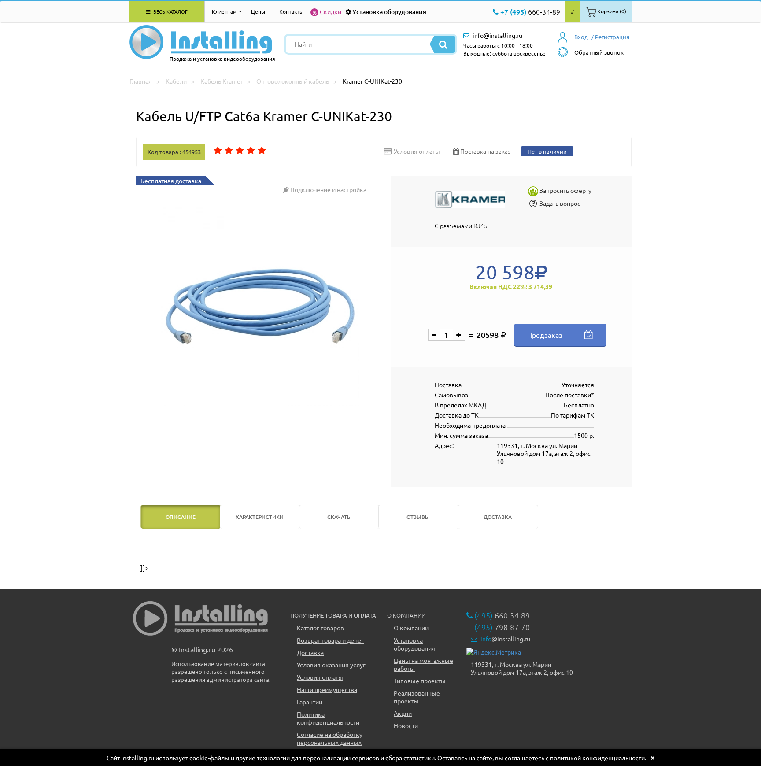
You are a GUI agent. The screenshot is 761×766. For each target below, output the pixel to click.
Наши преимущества (327, 689)
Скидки (330, 11)
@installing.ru (505, 639)
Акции (403, 713)
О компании (411, 628)
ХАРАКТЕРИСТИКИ (260, 517)
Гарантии (309, 702)
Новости (406, 725)
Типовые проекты (420, 681)
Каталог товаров (320, 628)
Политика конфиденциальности (328, 718)
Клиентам (224, 11)
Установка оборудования (389, 11)
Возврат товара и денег (330, 640)
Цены (258, 11)
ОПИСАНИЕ (181, 517)
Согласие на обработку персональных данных (329, 738)
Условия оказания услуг (331, 665)
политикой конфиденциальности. (598, 758)
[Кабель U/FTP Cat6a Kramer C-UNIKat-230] (260, 306)
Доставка (310, 652)
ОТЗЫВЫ (418, 517)
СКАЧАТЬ (339, 517)
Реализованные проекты (417, 697)
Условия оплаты (320, 677)
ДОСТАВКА (498, 517)
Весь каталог (170, 11)
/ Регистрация (610, 37)
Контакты (291, 11)
